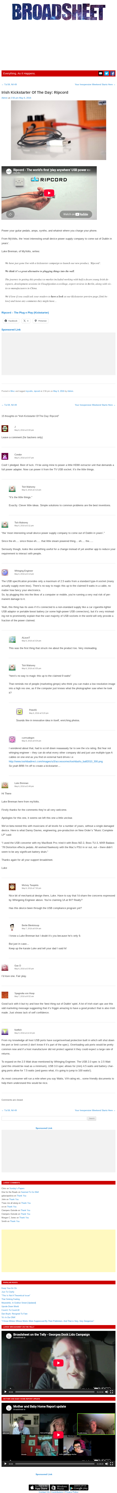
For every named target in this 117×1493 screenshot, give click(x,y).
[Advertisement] (58, 44)
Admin (5, 98)
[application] (58, 1363)
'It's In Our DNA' (9, 1317)
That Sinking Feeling (11, 1299)
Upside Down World (10, 1306)
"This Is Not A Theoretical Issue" (16, 1295)
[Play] (5, 1391)
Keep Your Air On (9, 1288)
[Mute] (106, 1391)
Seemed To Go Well (30, 1192)
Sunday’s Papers (17, 1188)
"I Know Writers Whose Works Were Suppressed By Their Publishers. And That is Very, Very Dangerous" (48, 1321)
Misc (13, 391)
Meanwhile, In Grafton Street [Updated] (19, 1303)
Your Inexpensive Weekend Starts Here (95, 84)
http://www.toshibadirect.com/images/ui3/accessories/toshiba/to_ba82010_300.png (56, 761)
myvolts (29, 391)
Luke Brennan (21, 783)
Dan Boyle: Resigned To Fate (14, 1314)
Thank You (21, 1196)
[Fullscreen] (111, 1391)
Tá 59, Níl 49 (9, 84)
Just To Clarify (8, 1292)
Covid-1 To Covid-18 (10, 1310)
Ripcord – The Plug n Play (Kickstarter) (25, 312)
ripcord (37, 391)
